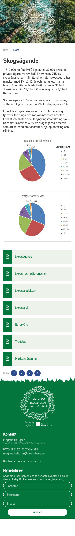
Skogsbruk (22, 308)
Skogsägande (23, 257)
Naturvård (21, 325)
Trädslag (20, 342)
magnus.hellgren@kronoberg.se (24, 453)
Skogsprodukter (25, 291)
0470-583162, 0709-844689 (20, 449)
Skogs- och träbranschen (31, 274)
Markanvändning (26, 359)
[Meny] (68, 5)
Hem (5, 50)
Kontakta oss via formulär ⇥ (22, 461)
